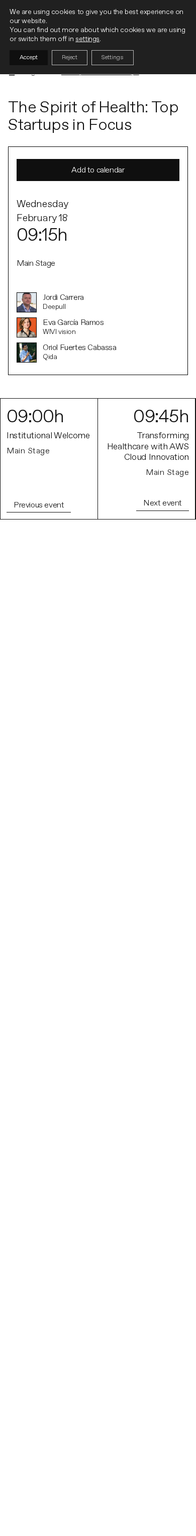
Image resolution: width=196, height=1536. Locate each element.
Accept (29, 57)
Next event (162, 503)
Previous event (39, 505)
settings (87, 39)
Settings (113, 57)
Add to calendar (97, 170)
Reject (69, 57)
